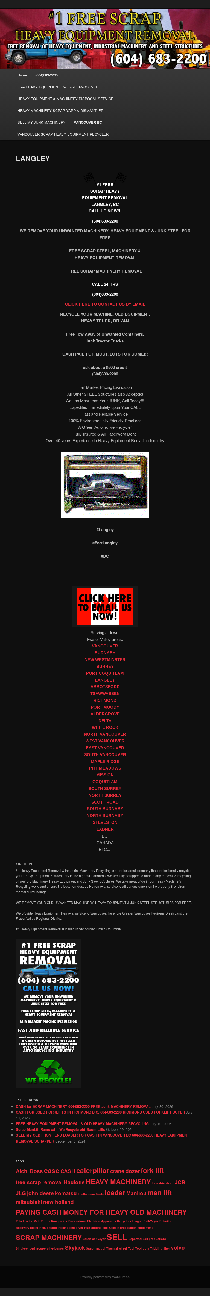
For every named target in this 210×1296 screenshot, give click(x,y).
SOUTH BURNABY (105, 809)
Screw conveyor (94, 1239)
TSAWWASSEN (105, 693)
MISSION (105, 775)
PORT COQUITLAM (105, 673)
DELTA (105, 721)
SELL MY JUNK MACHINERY (41, 122)
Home (22, 75)
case (51, 1170)
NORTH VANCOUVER (105, 734)
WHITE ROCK (105, 727)
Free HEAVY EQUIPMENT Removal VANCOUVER (58, 87)
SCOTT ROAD (105, 802)
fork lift (152, 1170)
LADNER (105, 829)
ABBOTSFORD (105, 687)
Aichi (22, 1171)
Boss (36, 1171)
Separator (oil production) (147, 1239)
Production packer (54, 1221)
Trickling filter (160, 1248)
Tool (131, 1248)
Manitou (136, 1193)
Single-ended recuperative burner (40, 1248)
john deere (40, 1193)
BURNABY (105, 653)
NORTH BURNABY (105, 815)
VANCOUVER (105, 646)
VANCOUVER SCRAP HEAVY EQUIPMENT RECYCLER (63, 134)
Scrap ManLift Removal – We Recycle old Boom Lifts (60, 1129)
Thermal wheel (116, 1248)
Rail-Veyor (151, 1221)
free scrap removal (39, 1182)
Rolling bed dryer (70, 1228)
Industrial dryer (163, 1183)
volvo (178, 1247)
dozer (133, 1171)
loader (115, 1192)
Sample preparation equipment (131, 1228)
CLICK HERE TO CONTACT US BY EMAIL (105, 304)
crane (117, 1171)
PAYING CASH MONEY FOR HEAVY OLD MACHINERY (101, 1212)
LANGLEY (105, 680)
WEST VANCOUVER (105, 741)
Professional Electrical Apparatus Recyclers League (105, 1221)
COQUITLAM (105, 782)
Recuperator (48, 1228)
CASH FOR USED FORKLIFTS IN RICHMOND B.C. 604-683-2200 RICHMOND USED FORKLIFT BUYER (100, 1112)
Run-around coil (96, 1228)
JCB (180, 1182)
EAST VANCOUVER (105, 748)
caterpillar (92, 1170)
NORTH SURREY (105, 795)
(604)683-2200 (46, 75)
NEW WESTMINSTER (105, 660)
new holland (58, 1202)
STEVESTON (105, 822)
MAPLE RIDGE (105, 761)
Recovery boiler (27, 1228)
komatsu (66, 1193)
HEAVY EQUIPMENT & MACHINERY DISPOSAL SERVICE (65, 98)
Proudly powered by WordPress (105, 1276)
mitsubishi (29, 1202)
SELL (117, 1236)
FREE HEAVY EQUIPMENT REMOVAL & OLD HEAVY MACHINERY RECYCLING (82, 1123)
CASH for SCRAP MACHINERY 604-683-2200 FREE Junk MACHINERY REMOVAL (83, 1106)
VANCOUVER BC (88, 122)
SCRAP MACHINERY (49, 1237)
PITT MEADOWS (105, 768)
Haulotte (74, 1182)
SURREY (105, 666)
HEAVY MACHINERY (118, 1181)
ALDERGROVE (105, 714)
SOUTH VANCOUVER (105, 755)
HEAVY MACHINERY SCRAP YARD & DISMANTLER (60, 110)
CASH (67, 1171)
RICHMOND (105, 700)
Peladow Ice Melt (28, 1221)
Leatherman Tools (91, 1194)
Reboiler (165, 1221)
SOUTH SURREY (105, 788)
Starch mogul (95, 1248)
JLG (21, 1193)
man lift (160, 1192)
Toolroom (142, 1248)
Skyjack (75, 1247)
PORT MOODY (105, 707)
